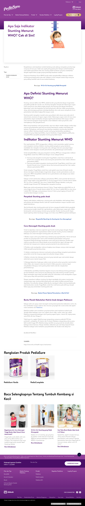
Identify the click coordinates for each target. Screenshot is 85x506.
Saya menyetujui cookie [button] (58, 503)
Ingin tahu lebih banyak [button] (74, 503)
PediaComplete (39, 477)
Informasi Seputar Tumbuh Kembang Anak (10, 483)
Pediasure (68, 2)
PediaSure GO (39, 480)
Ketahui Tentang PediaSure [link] (22, 15)
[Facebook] (77, 493)
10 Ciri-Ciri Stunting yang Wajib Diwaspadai (53, 85)
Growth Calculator (8, 477)
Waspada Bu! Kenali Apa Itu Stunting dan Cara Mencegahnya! (53, 219)
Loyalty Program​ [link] (58, 15)
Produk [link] (33, 15)
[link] (12, 456)
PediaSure (39, 307)
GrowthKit (6, 474)
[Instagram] (80, 493)
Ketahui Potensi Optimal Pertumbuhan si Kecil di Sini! (53, 293)
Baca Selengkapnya (10, 447)
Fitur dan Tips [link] (7, 15)
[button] (77, 2)
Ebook (5, 480)
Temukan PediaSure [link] (44, 15)
